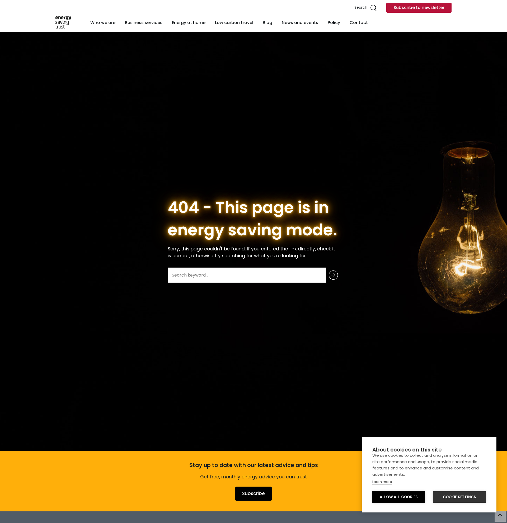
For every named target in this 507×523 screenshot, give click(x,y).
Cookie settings (459, 497)
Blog (267, 23)
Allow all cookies (399, 497)
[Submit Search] (333, 275)
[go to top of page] (500, 516)
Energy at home (188, 23)
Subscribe (253, 493)
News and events (300, 23)
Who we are (102, 23)
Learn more (382, 481)
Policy (334, 23)
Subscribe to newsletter (418, 7)
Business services (143, 23)
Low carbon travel (234, 23)
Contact (359, 23)
